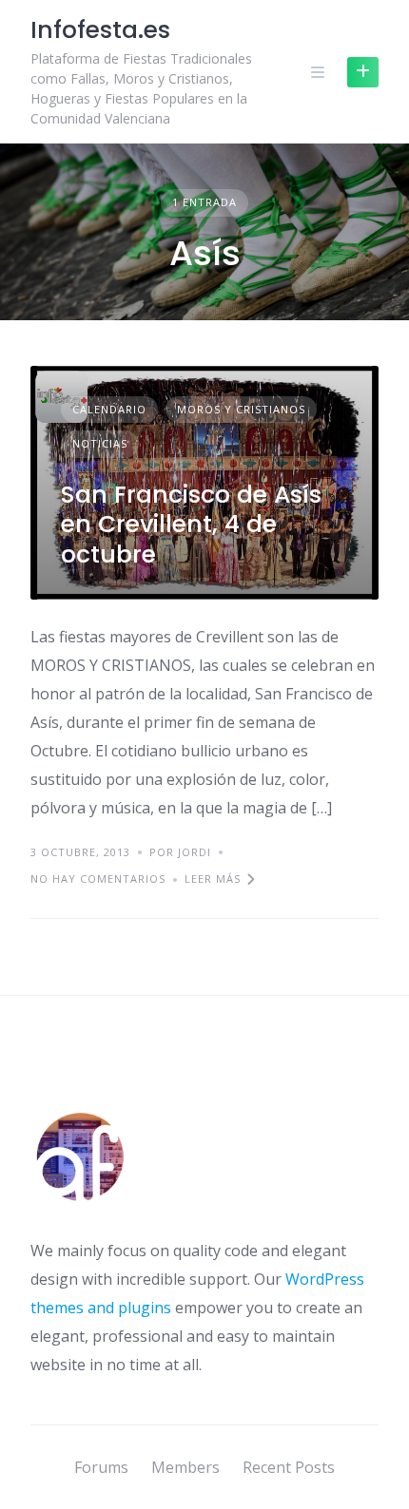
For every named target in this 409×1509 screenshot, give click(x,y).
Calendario (109, 409)
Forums (101, 1467)
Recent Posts (289, 1467)
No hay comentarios (98, 878)
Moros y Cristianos (241, 409)
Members (185, 1467)
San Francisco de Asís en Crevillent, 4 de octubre (191, 524)
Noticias (99, 443)
